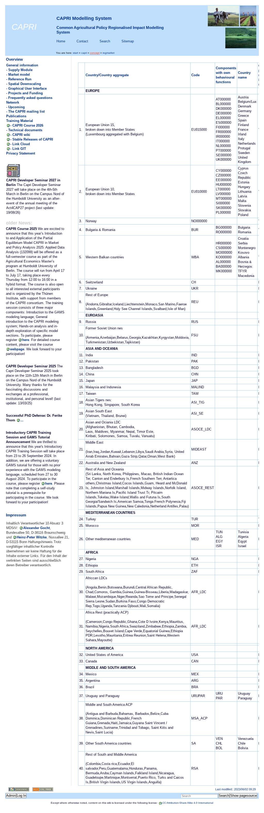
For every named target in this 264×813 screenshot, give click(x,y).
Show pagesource (243, 795)
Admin (11, 795)
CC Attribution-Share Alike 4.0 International (187, 802)
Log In (21, 795)
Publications (16, 116)
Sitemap (127, 41)
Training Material (19, 121)
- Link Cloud (20, 144)
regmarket (108, 52)
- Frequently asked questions (29, 98)
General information (22, 65)
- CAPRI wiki (20, 135)
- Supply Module (19, 70)
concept (95, 52)
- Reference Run (18, 79)
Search (105, 41)
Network (12, 102)
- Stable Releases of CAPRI (31, 139)
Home (60, 41)
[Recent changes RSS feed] (41, 789)
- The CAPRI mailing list (25, 111)
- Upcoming (15, 107)
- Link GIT (18, 149)
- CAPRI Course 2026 (26, 125)
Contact (82, 41)
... (21, 420)
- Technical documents (24, 130)
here (25, 340)
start (75, 52)
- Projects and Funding (24, 93)
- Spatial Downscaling (23, 84)
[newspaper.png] (13, 177)
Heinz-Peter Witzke (32, 537)
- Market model (18, 74)
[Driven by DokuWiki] (17, 789)
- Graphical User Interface (26, 88)
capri (84, 52)
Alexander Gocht (36, 528)
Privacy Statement (20, 153)
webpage (17, 349)
